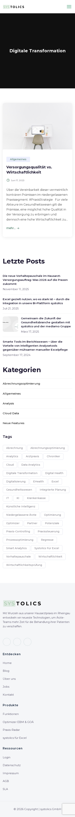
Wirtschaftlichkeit (50, 556)
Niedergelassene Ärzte (21, 514)
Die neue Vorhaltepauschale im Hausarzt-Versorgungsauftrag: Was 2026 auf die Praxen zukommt (35, 280)
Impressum (11, 773)
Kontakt (8, 694)
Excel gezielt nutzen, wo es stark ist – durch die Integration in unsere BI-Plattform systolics (36, 301)
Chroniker (53, 456)
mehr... (10, 228)
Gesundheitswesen (19, 489)
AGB (6, 781)
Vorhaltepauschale (18, 556)
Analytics (12, 456)
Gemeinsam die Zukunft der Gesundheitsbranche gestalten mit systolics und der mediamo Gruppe (46, 322)
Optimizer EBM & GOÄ (18, 722)
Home (7, 663)
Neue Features (13, 423)
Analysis (8, 403)
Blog (6, 670)
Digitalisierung (15, 481)
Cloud (10, 464)
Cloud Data (11, 413)
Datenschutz (12, 765)
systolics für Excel (46, 548)
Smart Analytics (16, 548)
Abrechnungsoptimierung (21, 383)
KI (18, 498)
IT (7, 498)
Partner (32, 523)
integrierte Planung (53, 489)
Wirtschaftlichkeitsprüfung (24, 565)
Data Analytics (30, 464)
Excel (55, 481)
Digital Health (54, 473)
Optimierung (52, 514)
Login (6, 757)
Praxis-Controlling (18, 531)
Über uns (9, 678)
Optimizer (12, 523)
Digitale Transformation (22, 473)
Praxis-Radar (11, 730)
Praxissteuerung (48, 531)
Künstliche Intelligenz (20, 506)
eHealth (38, 481)
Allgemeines (18, 159)
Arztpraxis (32, 456)
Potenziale (52, 523)
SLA (5, 789)
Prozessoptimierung (19, 539)
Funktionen (11, 714)
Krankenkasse (36, 498)
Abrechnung (14, 448)
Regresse (47, 539)
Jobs (6, 686)
